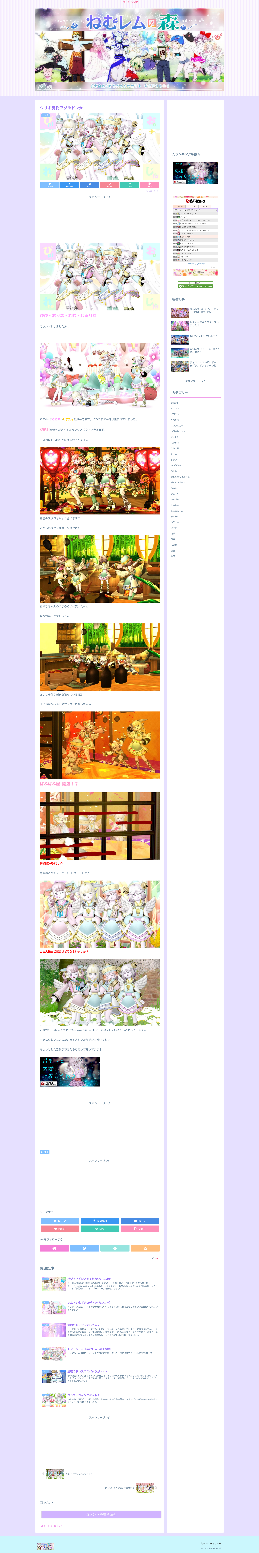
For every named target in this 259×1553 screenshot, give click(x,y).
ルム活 (174, 488)
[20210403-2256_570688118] (100, 409)
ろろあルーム (177, 511)
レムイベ (175, 494)
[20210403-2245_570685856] (100, 689)
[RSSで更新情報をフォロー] (145, 1248)
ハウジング (176, 465)
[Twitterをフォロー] (84, 1248)
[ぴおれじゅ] (100, 309)
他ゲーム (175, 522)
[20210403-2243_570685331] (100, 601)
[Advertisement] (100, 1184)
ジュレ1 (174, 437)
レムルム (175, 505)
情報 (173, 533)
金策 (173, 556)
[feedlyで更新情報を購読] (115, 1248)
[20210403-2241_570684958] (100, 777)
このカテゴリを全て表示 (195, 264)
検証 (173, 550)
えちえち (175, 420)
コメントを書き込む (101, 1514)
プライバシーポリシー (210, 1544)
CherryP (175, 403)
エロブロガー (177, 425)
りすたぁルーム (178, 482)
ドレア (46, 1152)
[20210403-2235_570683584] (100, 946)
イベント (175, 408)
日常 (173, 539)
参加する (214, 267)
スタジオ (175, 443)
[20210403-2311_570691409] (100, 1025)
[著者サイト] (54, 1248)
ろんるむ (175, 516)
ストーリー (176, 448)
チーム (174, 454)
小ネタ (174, 528)
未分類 (174, 545)
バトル (174, 471)
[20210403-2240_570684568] (100, 858)
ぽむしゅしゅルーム (180, 477)
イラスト (175, 414)
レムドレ (175, 499)
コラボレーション (179, 431)
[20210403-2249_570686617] (100, 513)
